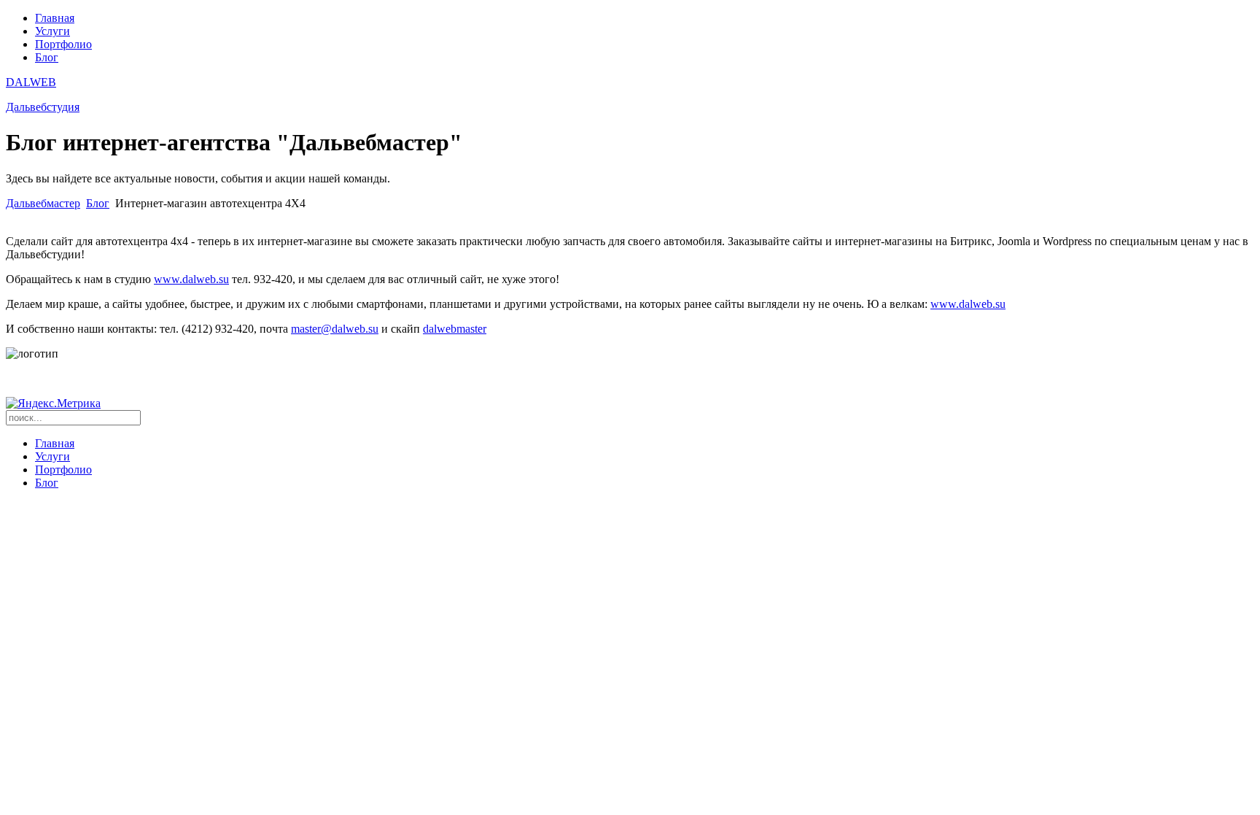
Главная (54, 18)
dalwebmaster (454, 328)
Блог (46, 57)
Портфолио (63, 44)
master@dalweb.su (334, 328)
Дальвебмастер (43, 203)
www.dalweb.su (191, 279)
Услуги (52, 31)
